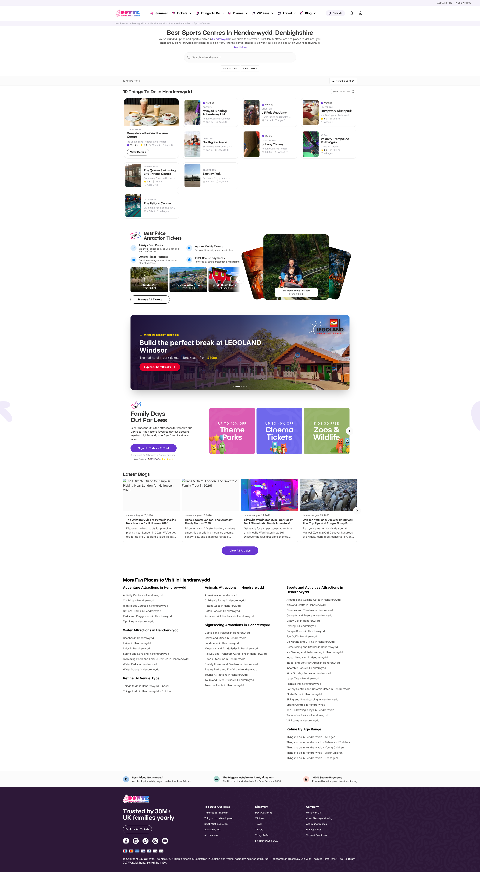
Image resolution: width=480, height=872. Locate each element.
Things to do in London (216, 812)
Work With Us (463, 3)
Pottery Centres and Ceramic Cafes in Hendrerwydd (318, 688)
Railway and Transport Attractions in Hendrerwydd (236, 653)
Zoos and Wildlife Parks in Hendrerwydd (229, 616)
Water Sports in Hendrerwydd (141, 669)
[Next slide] (349, 431)
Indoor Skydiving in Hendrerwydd (307, 657)
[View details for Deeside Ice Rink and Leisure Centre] (151, 128)
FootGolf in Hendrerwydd (301, 636)
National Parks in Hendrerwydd (142, 610)
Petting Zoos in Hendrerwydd (223, 605)
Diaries (238, 13)
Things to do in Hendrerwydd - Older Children (314, 752)
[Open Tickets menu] (191, 13)
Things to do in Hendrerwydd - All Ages (310, 736)
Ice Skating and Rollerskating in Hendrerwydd (314, 652)
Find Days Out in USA (266, 840)
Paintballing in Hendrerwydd (303, 683)
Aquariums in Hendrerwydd (221, 595)
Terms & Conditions (316, 835)
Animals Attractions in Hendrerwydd (234, 587)
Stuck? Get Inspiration (216, 823)
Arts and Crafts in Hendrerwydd (306, 604)
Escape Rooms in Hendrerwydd (305, 631)
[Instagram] (155, 841)
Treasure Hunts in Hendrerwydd (224, 685)
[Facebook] (126, 841)
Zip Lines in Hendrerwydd (138, 621)
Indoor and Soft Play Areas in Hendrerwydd (313, 662)
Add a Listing (444, 3)
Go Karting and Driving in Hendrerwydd (310, 641)
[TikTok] (145, 841)
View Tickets (230, 68)
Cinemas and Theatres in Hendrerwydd (310, 610)
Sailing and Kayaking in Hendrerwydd (146, 653)
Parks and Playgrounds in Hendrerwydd (147, 616)
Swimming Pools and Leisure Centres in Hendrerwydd (156, 658)
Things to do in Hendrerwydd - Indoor (146, 685)
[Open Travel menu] (295, 13)
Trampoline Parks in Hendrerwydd (307, 715)
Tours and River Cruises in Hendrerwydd (229, 679)
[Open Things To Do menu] (223, 13)
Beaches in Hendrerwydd (138, 637)
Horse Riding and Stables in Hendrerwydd (312, 646)
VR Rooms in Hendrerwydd (303, 720)
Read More (240, 47)
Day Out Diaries (263, 812)
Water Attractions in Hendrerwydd (150, 630)
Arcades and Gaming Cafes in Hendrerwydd (313, 599)
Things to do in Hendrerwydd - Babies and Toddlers (318, 742)
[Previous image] (128, 112)
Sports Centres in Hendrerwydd (305, 704)
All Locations (211, 835)
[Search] (351, 13)
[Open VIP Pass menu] (272, 13)
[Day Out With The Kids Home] (128, 13)
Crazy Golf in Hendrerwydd (303, 620)
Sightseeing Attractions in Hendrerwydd (237, 625)
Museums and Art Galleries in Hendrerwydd (231, 648)
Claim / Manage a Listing (319, 818)
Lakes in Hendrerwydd (137, 643)
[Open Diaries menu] (247, 13)
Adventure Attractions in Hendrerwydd (154, 587)
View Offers (250, 68)
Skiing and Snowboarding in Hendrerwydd (312, 699)
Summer (161, 13)
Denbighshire (139, 23)
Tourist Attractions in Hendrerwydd (226, 674)
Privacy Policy (314, 829)
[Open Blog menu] (315, 13)
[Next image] (175, 112)
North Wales (122, 23)
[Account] (360, 13)
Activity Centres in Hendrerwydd (143, 595)
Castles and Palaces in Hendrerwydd (227, 632)
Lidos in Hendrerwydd (136, 648)
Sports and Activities (179, 23)
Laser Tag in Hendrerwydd (302, 678)
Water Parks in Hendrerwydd (140, 664)
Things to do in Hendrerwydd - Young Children (315, 747)
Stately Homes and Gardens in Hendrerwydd (232, 664)
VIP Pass (263, 13)
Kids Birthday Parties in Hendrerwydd (309, 673)
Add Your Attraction (316, 823)
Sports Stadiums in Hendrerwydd (225, 658)
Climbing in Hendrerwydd (138, 600)
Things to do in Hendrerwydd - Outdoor (147, 691)
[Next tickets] (240, 280)
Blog (308, 13)
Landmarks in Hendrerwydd (222, 643)
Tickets (182, 13)
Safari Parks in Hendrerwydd (222, 610)
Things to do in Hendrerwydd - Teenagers (312, 757)
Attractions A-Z (212, 829)
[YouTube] (165, 841)
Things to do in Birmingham (218, 818)
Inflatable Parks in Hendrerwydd (306, 667)
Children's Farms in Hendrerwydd (225, 600)
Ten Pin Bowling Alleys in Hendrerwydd (310, 709)
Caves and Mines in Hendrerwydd (225, 637)
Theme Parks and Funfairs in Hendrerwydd (231, 669)
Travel (287, 13)
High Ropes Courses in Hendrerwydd (145, 605)
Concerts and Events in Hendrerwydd (309, 615)
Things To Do (210, 13)
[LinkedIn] (136, 841)
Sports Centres (202, 23)
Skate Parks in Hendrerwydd (304, 694)
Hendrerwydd (157, 23)
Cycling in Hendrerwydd (301, 625)
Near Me (337, 13)
